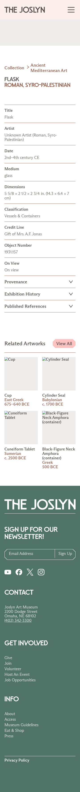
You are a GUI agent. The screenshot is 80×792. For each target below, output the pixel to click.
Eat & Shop (14, 730)
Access (10, 719)
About (9, 713)
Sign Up (65, 553)
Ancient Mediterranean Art (48, 67)
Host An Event (17, 674)
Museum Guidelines (21, 724)
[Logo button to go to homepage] (26, 10)
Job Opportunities (20, 680)
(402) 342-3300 (18, 620)
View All (64, 343)
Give (8, 657)
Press (8, 736)
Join (8, 663)
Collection (14, 67)
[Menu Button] (71, 10)
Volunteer (12, 668)
